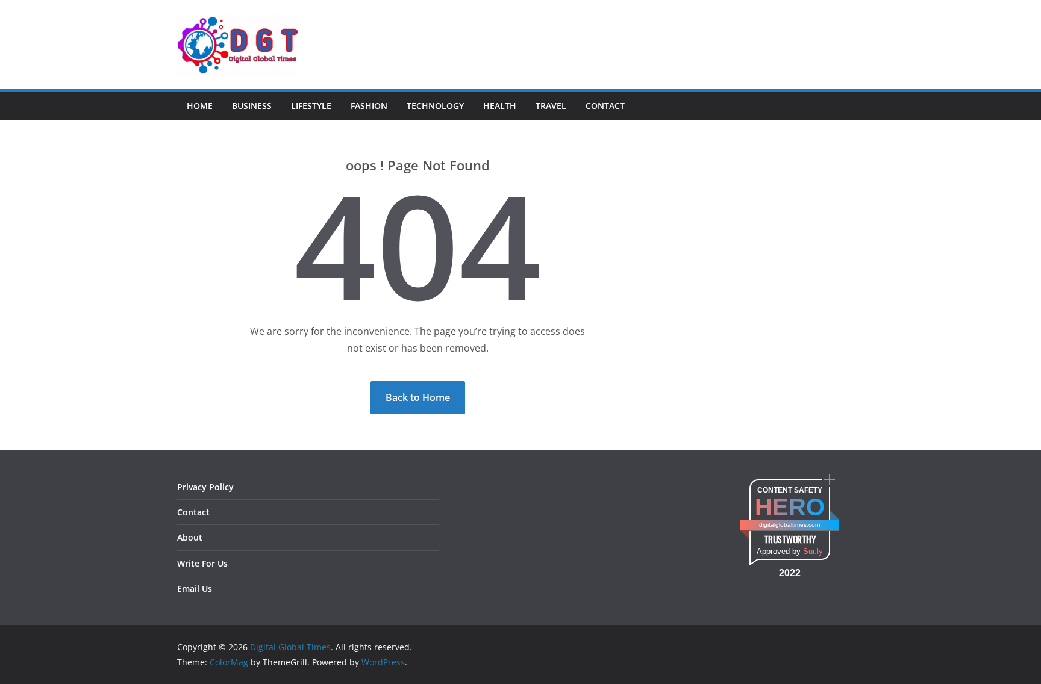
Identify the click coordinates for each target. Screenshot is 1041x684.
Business (252, 105)
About (189, 537)
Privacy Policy (205, 487)
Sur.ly (813, 551)
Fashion (369, 105)
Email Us (194, 588)
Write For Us (202, 563)
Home (200, 105)
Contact (605, 105)
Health (499, 105)
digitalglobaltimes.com (789, 524)
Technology (435, 105)
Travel (551, 105)
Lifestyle (311, 105)
